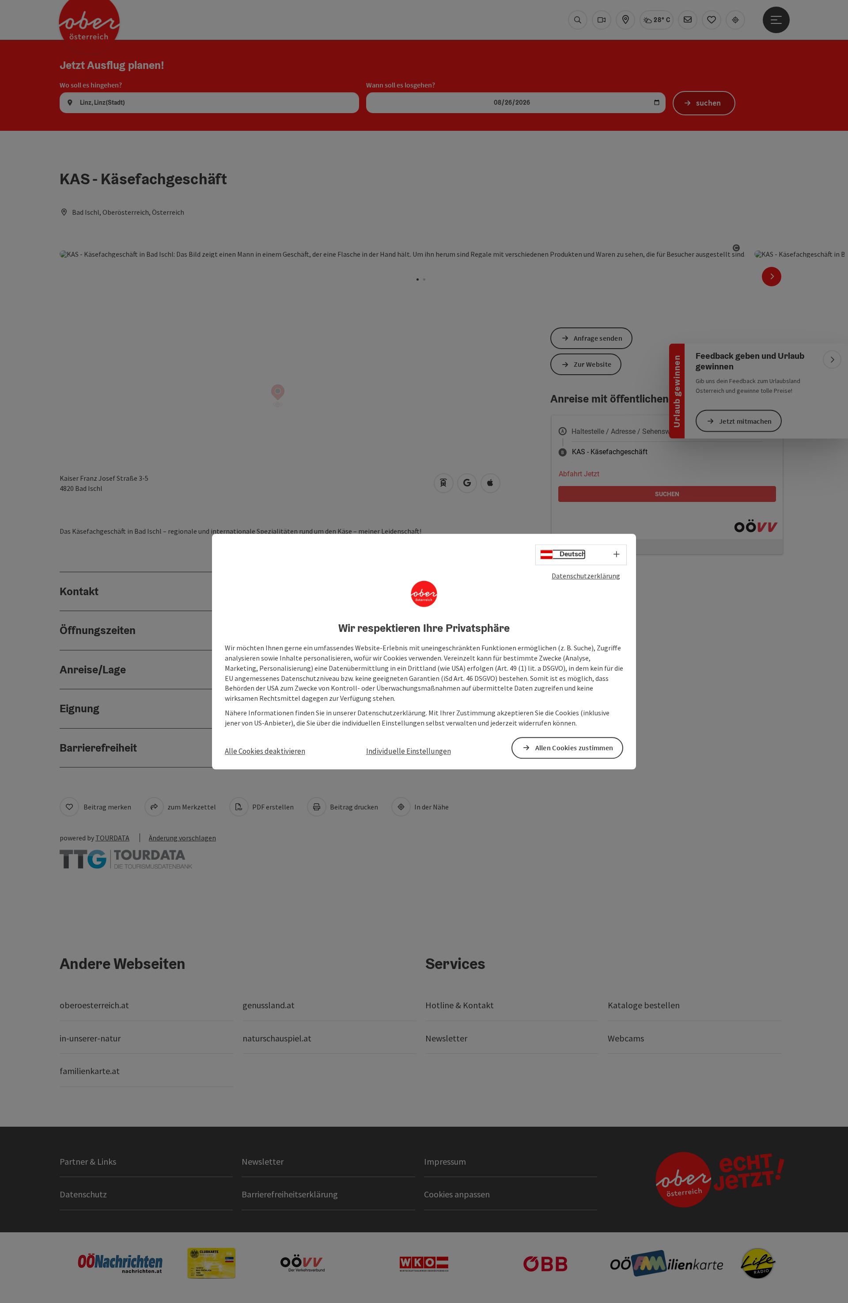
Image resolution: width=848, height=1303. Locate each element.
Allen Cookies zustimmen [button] (574, 747)
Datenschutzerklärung (586, 575)
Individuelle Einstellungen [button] (408, 751)
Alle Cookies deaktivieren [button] (265, 751)
